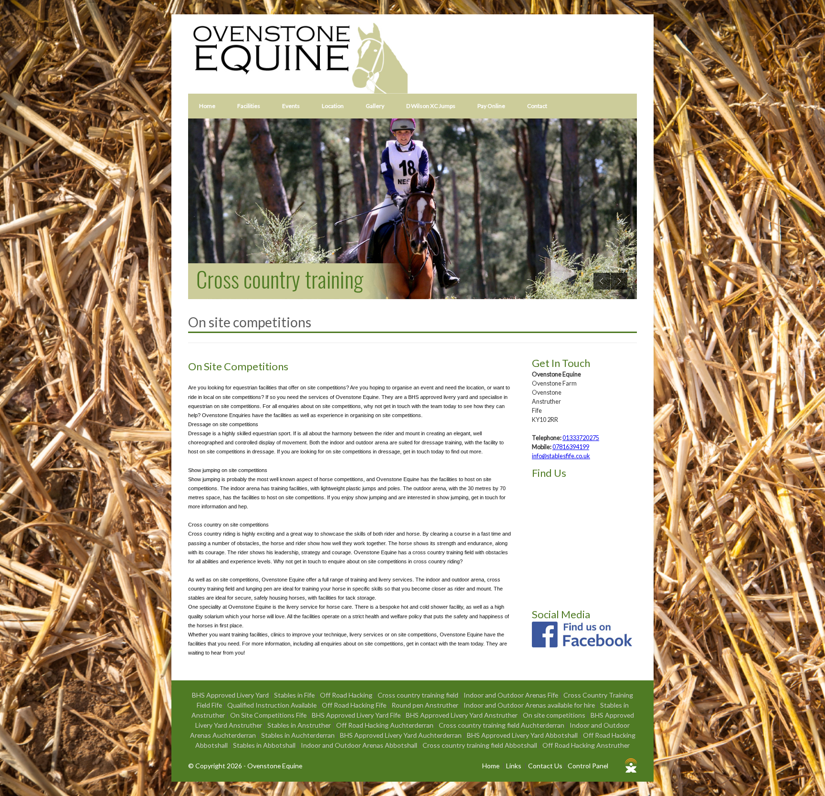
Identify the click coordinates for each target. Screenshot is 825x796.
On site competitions (555, 715)
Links (513, 766)
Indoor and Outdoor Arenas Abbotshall (360, 745)
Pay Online (491, 105)
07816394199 (570, 447)
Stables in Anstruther (299, 725)
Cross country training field (419, 695)
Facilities (248, 105)
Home (207, 105)
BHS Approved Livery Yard (231, 695)
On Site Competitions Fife (269, 715)
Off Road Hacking (347, 695)
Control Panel (588, 766)
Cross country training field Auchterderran (502, 725)
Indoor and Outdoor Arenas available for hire (530, 705)
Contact (537, 105)
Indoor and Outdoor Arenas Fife (512, 695)
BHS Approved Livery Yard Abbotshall (523, 735)
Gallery (375, 105)
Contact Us (545, 766)
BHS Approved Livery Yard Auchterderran (401, 735)
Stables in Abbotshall (265, 745)
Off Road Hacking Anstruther (586, 745)
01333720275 (580, 437)
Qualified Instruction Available (272, 705)
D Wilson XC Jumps (430, 105)
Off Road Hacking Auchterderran (385, 725)
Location (333, 105)
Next (619, 281)
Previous (601, 281)
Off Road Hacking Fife (355, 705)
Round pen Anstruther (425, 705)
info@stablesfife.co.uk (561, 456)
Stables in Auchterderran (298, 735)
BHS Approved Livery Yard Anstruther (462, 715)
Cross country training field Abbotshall (481, 745)
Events (291, 105)
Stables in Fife (295, 695)
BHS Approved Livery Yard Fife (357, 715)
